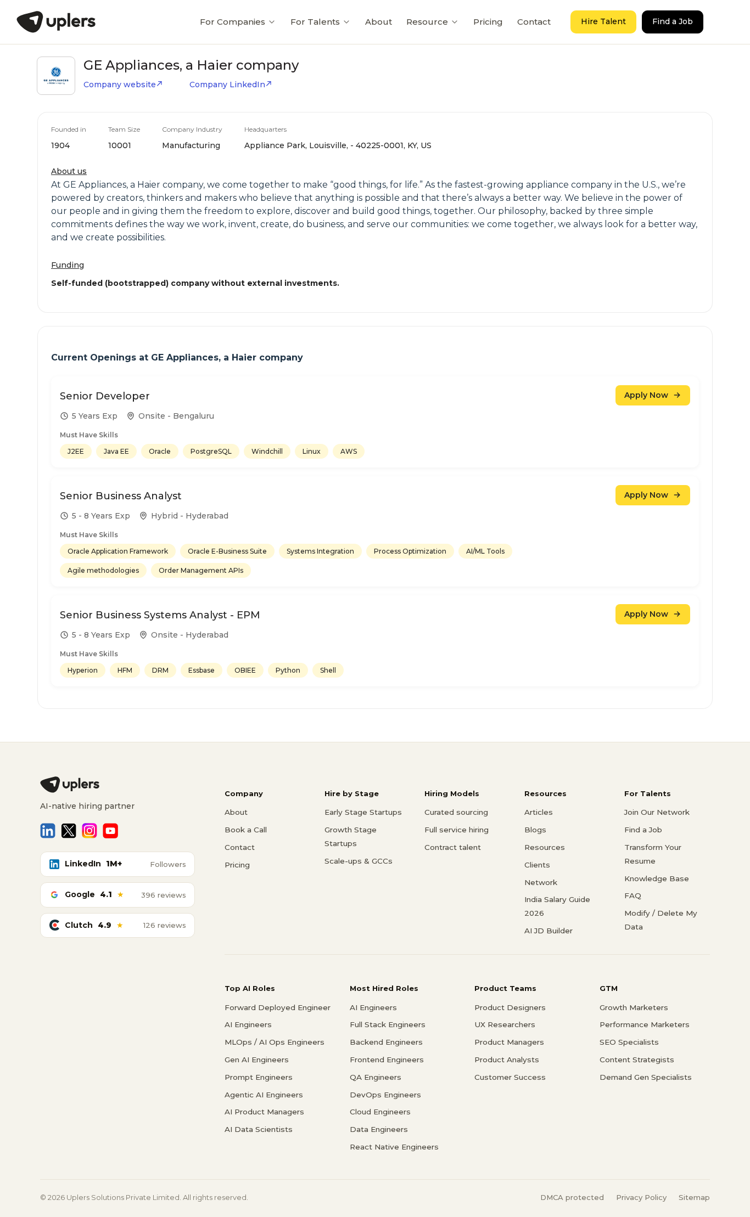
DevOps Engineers (385, 1094)
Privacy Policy (641, 1197)
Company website (119, 84)
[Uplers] (56, 22)
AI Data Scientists (259, 1129)
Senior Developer (105, 396)
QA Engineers (375, 1077)
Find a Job (672, 21)
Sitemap (694, 1197)
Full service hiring (456, 829)
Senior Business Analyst (121, 496)
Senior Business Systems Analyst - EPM (160, 615)
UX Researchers (504, 1024)
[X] (68, 830)
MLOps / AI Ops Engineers (274, 1042)
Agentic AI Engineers (264, 1094)
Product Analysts (506, 1059)
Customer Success (510, 1077)
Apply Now (646, 395)
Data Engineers (379, 1129)
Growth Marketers (634, 1007)
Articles (538, 812)
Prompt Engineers (259, 1077)
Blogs (535, 829)
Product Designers (510, 1007)
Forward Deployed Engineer (278, 1007)
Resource (427, 21)
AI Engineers (248, 1024)
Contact (534, 21)
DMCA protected (572, 1197)
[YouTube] (110, 830)
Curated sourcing (456, 812)
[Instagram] (89, 830)
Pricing (488, 21)
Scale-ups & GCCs (358, 861)
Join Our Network (657, 812)
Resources (544, 847)
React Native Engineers (394, 1146)
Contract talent (452, 847)
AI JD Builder (548, 930)
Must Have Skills (89, 435)
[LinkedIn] (47, 830)
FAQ (632, 895)
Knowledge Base (656, 878)
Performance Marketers (645, 1024)
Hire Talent (603, 21)
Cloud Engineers (380, 1111)
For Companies (232, 21)
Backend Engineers (386, 1042)
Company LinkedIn (227, 84)
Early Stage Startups (363, 812)
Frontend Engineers (387, 1059)
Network (540, 882)
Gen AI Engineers (257, 1059)
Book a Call (246, 829)
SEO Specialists (629, 1042)
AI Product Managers (264, 1111)
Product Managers (509, 1042)
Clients (537, 864)
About (378, 21)
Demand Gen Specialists (646, 1077)
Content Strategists (637, 1059)
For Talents (315, 21)
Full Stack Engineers (388, 1024)
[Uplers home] (117, 784)
